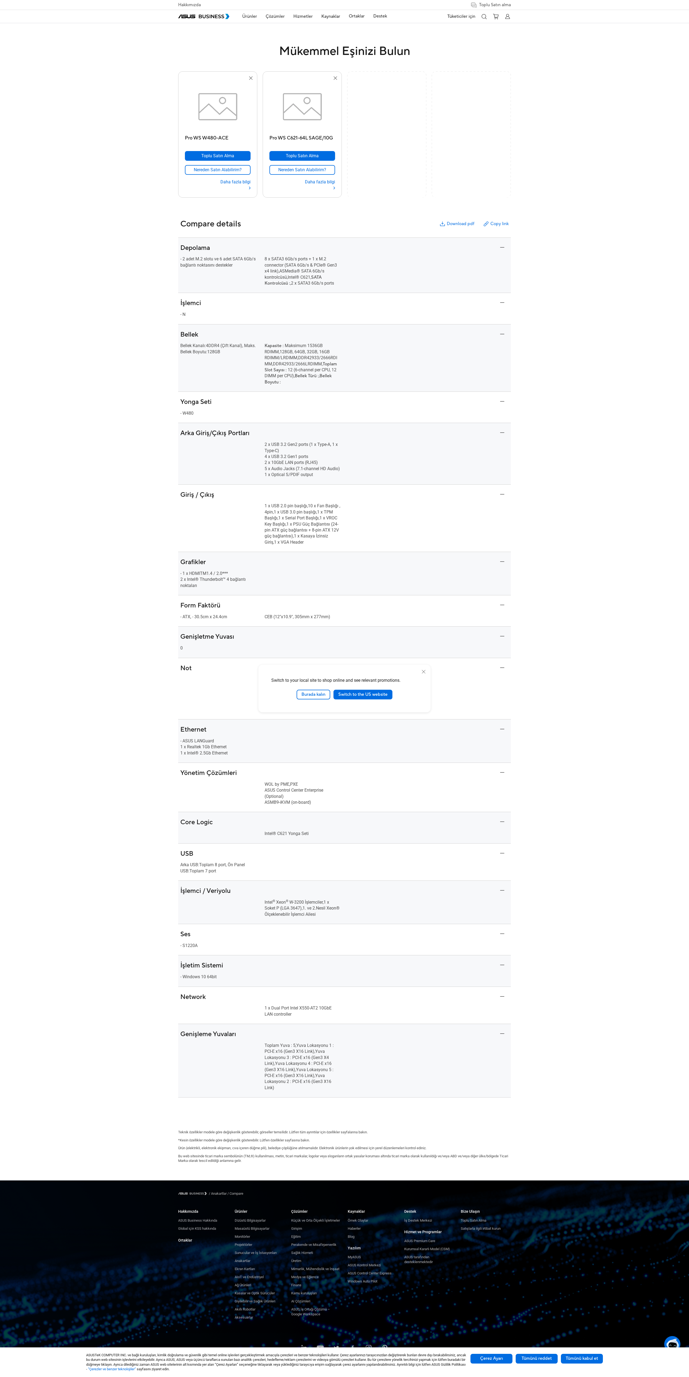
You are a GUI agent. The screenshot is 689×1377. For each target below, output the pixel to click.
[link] (218, 170)
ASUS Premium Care (419, 1241)
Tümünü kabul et (582, 1358)
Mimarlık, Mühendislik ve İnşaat (315, 1269)
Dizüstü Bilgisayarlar (250, 1220)
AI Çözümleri (300, 1301)
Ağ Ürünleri (243, 1285)
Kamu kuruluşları (304, 1293)
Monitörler (242, 1237)
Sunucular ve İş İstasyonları (256, 1253)
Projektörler (243, 1245)
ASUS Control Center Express (370, 1273)
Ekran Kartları (245, 1269)
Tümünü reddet (537, 1358)
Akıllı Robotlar (245, 1309)
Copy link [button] (499, 223)
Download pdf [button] (460, 223)
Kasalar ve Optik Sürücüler (255, 1293)
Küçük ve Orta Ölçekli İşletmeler (315, 1220)
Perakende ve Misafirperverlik (313, 1245)
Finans (296, 1285)
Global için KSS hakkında (197, 1228)
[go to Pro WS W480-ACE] (217, 107)
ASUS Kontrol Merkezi (364, 1265)
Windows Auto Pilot (362, 1281)
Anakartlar (242, 1261)
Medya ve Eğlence (305, 1277)
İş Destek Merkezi (418, 1220)
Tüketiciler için (461, 16)
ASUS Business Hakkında (197, 1220)
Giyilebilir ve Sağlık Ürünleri (255, 1301)
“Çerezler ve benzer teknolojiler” (112, 1369)
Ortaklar (185, 1240)
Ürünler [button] (249, 16)
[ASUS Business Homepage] (203, 16)
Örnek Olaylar (358, 1220)
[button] (484, 16)
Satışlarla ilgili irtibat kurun (481, 1228)
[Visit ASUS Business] (193, 1193)
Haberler (354, 1228)
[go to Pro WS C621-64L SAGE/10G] (302, 107)
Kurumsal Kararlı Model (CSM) (427, 1249)
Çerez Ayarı (491, 1358)
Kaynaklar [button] (330, 16)
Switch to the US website (363, 694)
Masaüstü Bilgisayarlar (252, 1228)
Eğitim (296, 1237)
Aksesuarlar (244, 1317)
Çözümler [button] (275, 16)
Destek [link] (380, 16)
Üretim (296, 1261)
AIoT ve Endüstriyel (249, 1277)
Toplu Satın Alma (473, 1220)
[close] (423, 672)
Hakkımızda (189, 5)
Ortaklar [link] (357, 16)
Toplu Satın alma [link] (495, 5)
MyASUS (354, 1257)
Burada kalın (313, 694)
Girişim (296, 1228)
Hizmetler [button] (303, 16)
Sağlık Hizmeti (302, 1253)
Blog (351, 1237)
